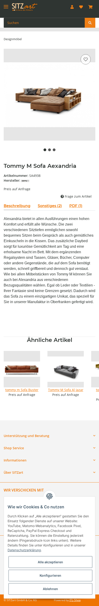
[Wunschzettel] (81, 7)
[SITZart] (24, 7)
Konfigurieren (50, 575)
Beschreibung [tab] (17, 206)
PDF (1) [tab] (75, 206)
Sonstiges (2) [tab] (50, 206)
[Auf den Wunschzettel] (86, 59)
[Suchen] (90, 23)
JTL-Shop (75, 600)
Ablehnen (50, 589)
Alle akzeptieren (50, 562)
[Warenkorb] (90, 7)
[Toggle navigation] (6, 5)
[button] (72, 7)
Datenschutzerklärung (24, 550)
